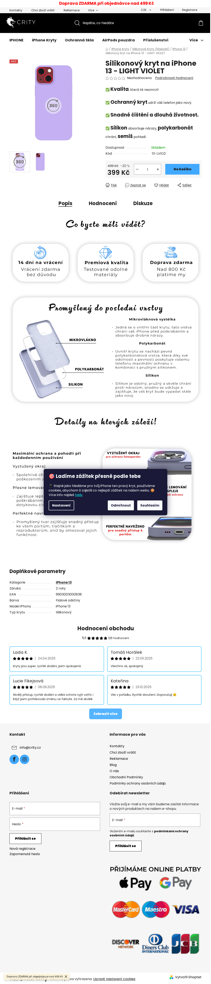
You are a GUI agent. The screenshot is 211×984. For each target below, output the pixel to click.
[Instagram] (24, 759)
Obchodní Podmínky (126, 777)
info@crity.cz (30, 747)
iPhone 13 (64, 582)
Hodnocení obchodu (105, 628)
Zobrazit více (106, 713)
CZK (144, 10)
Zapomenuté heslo (24, 854)
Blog (113, 764)
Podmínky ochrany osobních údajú (138, 783)
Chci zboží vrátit (43, 10)
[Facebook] (14, 759)
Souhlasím (149, 505)
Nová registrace (22, 848)
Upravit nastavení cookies (114, 979)
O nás (114, 771)
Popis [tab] (65, 203)
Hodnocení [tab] (103, 203)
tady (78, 494)
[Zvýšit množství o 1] (158, 169)
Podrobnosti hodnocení (174, 78)
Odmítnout (121, 505)
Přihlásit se (25, 838)
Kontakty (15, 10)
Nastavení (61, 505)
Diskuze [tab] (143, 203)
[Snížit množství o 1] (137, 169)
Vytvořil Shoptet (188, 977)
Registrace (189, 10)
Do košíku (182, 169)
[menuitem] (16, 40)
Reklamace (72, 10)
